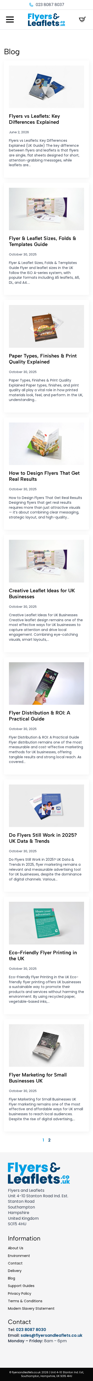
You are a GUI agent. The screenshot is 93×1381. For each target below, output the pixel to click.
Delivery (15, 1270)
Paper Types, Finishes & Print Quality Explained (43, 359)
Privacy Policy (19, 1293)
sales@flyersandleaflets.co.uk (51, 1335)
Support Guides (21, 1286)
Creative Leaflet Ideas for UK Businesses (42, 594)
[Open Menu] (10, 19)
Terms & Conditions (25, 1301)
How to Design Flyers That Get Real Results (44, 476)
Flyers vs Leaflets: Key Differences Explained (34, 119)
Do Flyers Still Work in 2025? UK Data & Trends (43, 838)
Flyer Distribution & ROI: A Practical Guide (39, 716)
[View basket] (82, 19)
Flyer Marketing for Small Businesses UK (38, 1078)
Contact (15, 1263)
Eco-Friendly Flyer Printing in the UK (43, 956)
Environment (19, 1256)
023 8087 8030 (31, 1329)
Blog (11, 1278)
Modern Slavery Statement (31, 1308)
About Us (15, 1248)
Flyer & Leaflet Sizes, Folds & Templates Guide (42, 241)
